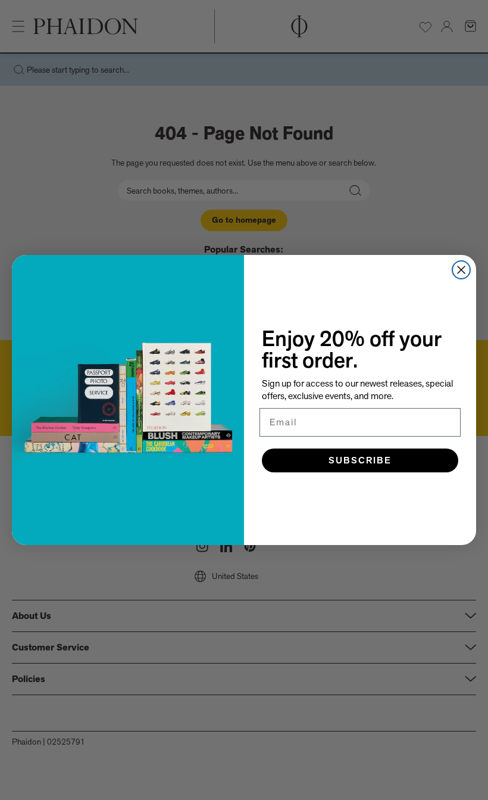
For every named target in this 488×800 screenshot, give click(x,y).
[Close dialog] (461, 270)
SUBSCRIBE (360, 460)
